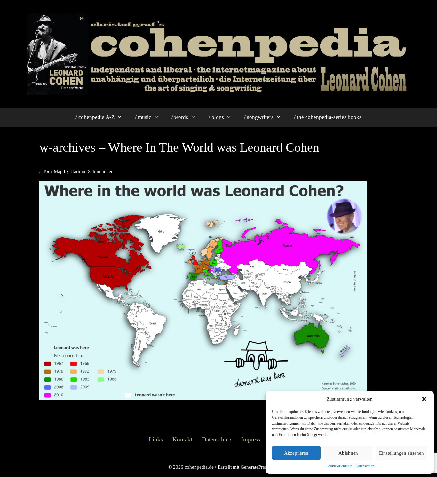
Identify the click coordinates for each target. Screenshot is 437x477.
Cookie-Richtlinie (339, 466)
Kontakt (182, 439)
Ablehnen (348, 453)
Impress (250, 439)
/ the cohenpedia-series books (328, 117)
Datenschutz (364, 466)
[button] (424, 399)
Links (156, 439)
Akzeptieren (296, 453)
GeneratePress (255, 467)
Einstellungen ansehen (401, 453)
